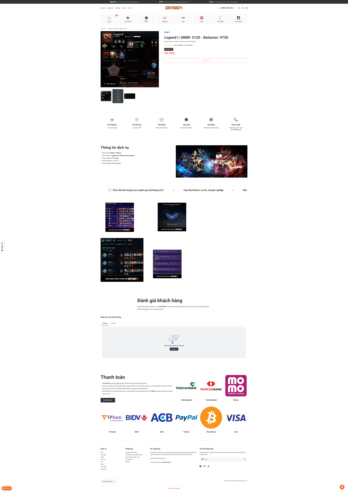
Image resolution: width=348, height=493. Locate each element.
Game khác (104, 469)
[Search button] (239, 8)
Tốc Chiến (103, 466)
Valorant (103, 459)
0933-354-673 (227, 8)
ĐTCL (102, 452)
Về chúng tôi (128, 459)
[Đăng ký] (245, 459)
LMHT (102, 457)
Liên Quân (103, 454)
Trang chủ (103, 28)
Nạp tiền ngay (221, 264)
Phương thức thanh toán (132, 457)
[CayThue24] (174, 8)
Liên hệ (127, 462)
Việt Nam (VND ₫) (107, 481)
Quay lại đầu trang (174, 488)
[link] (172, 217)
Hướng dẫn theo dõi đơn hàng (133, 454)
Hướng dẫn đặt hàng (131, 452)
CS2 (102, 462)
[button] (238, 19)
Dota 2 (102, 464)
